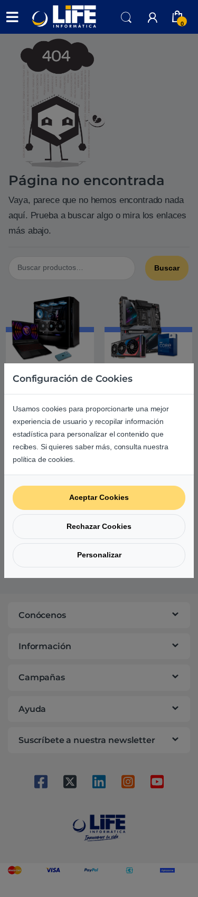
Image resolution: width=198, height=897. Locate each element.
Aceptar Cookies (99, 497)
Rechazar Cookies (99, 526)
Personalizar (99, 555)
